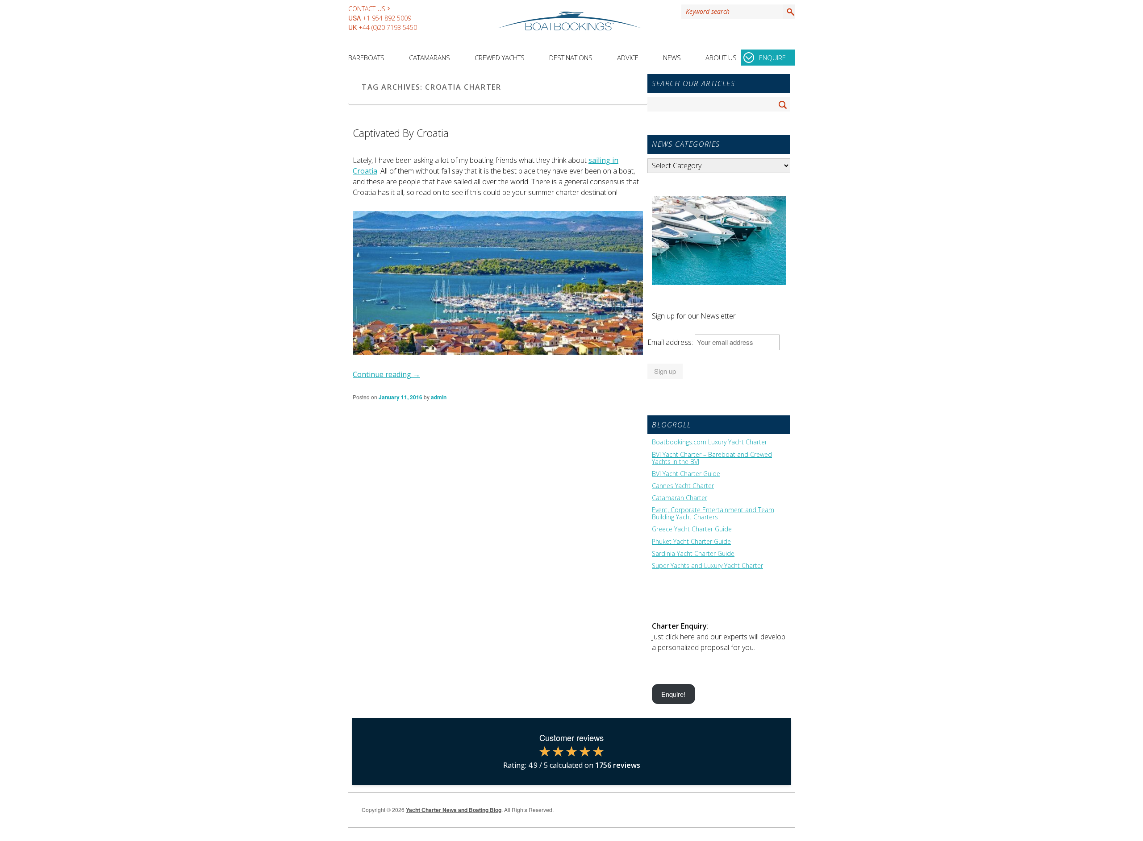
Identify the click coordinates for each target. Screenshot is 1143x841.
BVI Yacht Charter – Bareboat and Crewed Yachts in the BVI (712, 458)
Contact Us (366, 8)
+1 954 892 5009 (387, 18)
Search (789, 11)
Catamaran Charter (679, 497)
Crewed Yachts (500, 57)
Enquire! (673, 694)
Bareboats (366, 57)
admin (438, 397)
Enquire (772, 57)
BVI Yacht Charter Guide (686, 473)
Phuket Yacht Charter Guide (691, 541)
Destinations (570, 57)
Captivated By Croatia (401, 133)
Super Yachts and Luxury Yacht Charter (707, 565)
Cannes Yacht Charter (683, 485)
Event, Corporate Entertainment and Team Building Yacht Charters (713, 513)
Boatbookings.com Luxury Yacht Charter (709, 442)
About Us (721, 57)
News (672, 57)
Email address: (671, 342)
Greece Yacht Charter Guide (692, 529)
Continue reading (386, 374)
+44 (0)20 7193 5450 (388, 27)
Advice (627, 57)
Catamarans (429, 57)
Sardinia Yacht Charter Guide (693, 553)
